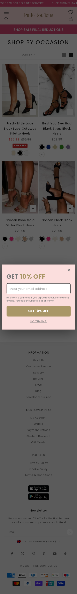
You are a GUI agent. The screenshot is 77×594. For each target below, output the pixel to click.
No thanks (38, 321)
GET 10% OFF (38, 311)
